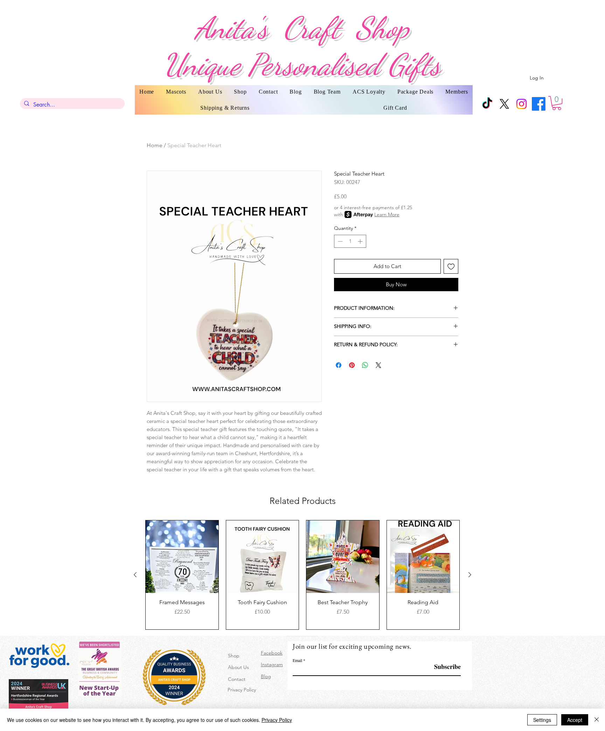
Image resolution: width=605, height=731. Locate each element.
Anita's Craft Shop (302, 28)
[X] (504, 104)
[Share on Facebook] (338, 365)
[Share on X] (378, 365)
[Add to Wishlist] (451, 266)
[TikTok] (487, 104)
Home (154, 145)
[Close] (596, 719)
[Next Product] (470, 575)
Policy (249, 689)
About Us (238, 667)
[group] (302, 575)
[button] (556, 103)
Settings (542, 719)
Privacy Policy (277, 719)
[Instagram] (521, 104)
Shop (233, 656)
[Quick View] (182, 556)
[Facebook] (538, 104)
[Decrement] (339, 241)
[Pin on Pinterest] (352, 365)
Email (297, 660)
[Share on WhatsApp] (365, 365)
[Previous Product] (135, 575)
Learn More (386, 214)
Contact (236, 679)
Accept (574, 719)
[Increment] (360, 241)
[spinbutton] (350, 241)
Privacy (235, 689)
